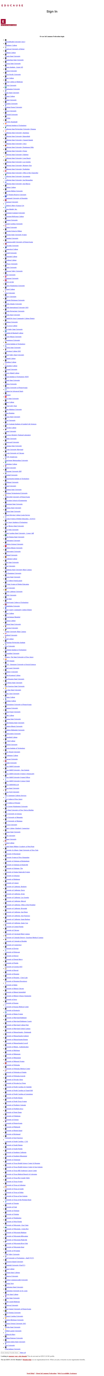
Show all (23, 1352)
